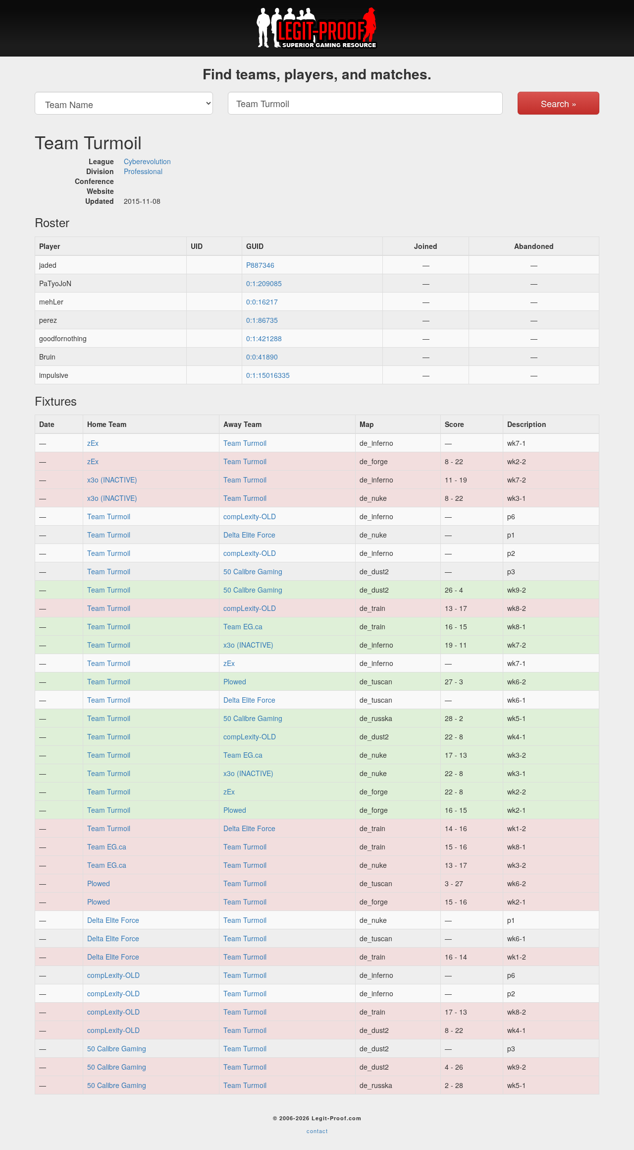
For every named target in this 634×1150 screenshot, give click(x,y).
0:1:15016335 (268, 375)
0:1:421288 (264, 338)
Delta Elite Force (249, 535)
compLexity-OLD (249, 516)
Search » (559, 103)
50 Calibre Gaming (252, 571)
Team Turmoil (244, 443)
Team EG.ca (243, 626)
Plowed (234, 681)
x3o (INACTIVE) (112, 479)
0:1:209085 (264, 283)
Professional (143, 171)
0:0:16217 (262, 301)
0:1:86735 (262, 320)
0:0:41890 (262, 357)
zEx (93, 443)
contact (317, 1131)
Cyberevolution (147, 161)
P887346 (260, 265)
